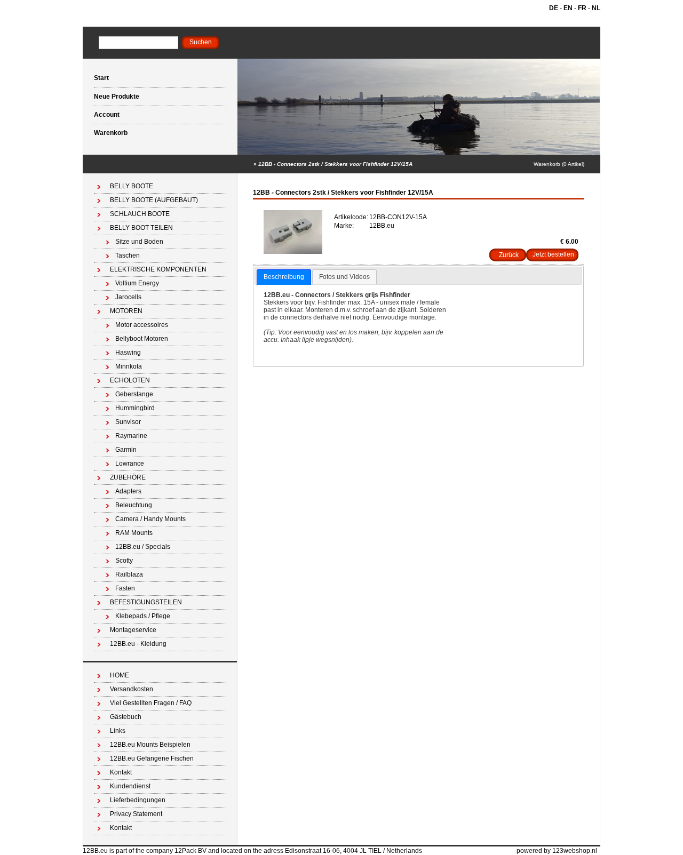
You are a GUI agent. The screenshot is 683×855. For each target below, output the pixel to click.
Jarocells (128, 297)
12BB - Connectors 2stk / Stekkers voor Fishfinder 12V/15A (335, 164)
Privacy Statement (136, 814)
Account (107, 114)
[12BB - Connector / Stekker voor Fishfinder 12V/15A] (293, 251)
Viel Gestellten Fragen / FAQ (151, 703)
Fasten (125, 588)
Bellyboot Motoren (141, 338)
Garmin (126, 449)
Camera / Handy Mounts (150, 519)
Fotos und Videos (344, 277)
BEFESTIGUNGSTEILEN (146, 602)
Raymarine (131, 436)
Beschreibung (284, 277)
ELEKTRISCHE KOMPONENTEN (158, 269)
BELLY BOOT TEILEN (141, 227)
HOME (119, 675)
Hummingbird (135, 408)
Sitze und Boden (139, 241)
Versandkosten (131, 689)
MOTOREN (126, 311)
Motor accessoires (141, 325)
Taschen (127, 255)
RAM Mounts (134, 533)
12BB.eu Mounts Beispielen (150, 744)
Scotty (124, 560)
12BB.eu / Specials (142, 546)
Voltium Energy (137, 283)
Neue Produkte (116, 96)
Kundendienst (130, 786)
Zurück (509, 255)
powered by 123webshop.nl (557, 850)
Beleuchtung (133, 505)
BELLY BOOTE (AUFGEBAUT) (154, 200)
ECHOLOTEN (130, 380)
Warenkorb (111, 133)
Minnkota (128, 366)
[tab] (284, 277)
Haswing (128, 352)
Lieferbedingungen (137, 800)
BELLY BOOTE (131, 186)
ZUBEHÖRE (128, 477)
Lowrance (129, 463)
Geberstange (134, 394)
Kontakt (121, 772)
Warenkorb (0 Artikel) (559, 164)
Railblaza (129, 574)
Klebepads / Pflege (142, 616)
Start (101, 78)
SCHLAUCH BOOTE (140, 214)
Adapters (128, 491)
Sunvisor (128, 422)
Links (117, 730)
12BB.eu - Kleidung (138, 644)
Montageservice (133, 630)
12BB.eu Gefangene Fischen (152, 758)
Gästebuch (125, 717)
